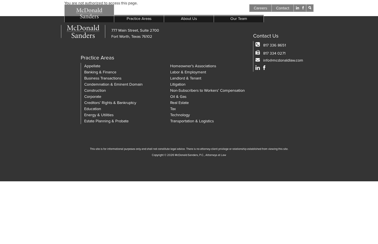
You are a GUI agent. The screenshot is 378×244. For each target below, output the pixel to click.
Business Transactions (102, 78)
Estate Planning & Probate (106, 121)
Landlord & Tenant (185, 78)
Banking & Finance (100, 72)
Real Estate (179, 102)
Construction (95, 90)
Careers (260, 8)
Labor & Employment (188, 72)
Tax (173, 108)
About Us (189, 18)
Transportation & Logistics (192, 121)
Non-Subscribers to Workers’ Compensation (207, 90)
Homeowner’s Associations (193, 66)
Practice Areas (139, 18)
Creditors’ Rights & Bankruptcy (110, 102)
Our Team (238, 18)
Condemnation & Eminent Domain (113, 84)
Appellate (92, 66)
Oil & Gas (178, 96)
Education (92, 108)
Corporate (92, 96)
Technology (180, 114)
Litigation (178, 84)
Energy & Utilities (99, 114)
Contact (282, 8)
